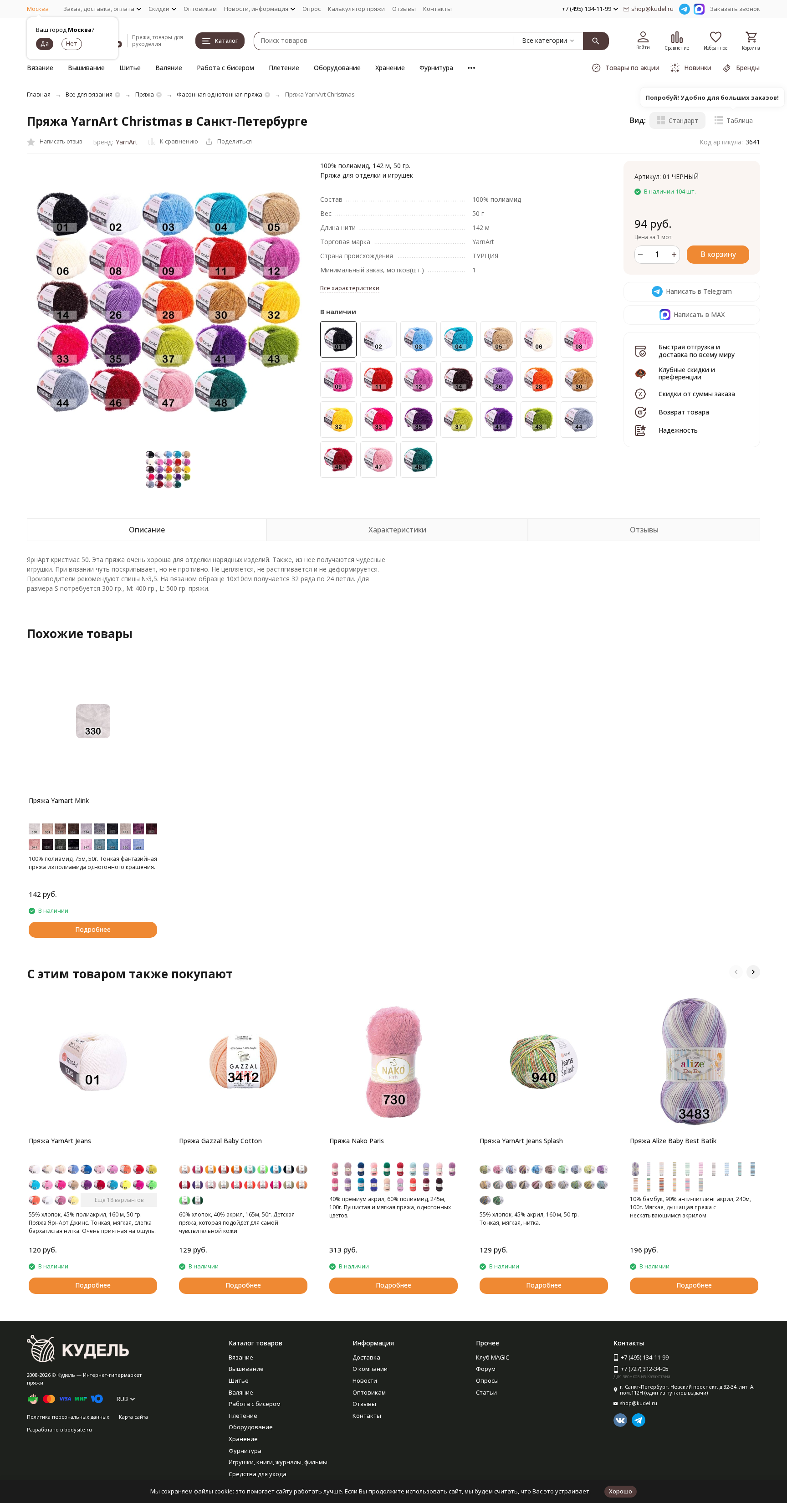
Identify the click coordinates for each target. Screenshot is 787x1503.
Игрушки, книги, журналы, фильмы (278, 1462)
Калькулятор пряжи (356, 9)
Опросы (487, 1380)
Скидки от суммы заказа (697, 393)
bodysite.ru (78, 1429)
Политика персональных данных (68, 1416)
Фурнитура (436, 67)
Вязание (40, 67)
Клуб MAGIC (492, 1357)
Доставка (366, 1357)
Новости (365, 1380)
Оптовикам (200, 9)
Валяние (168, 67)
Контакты (437, 9)
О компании (370, 1369)
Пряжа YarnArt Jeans (60, 1140)
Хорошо (620, 1491)
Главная (39, 94)
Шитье (130, 67)
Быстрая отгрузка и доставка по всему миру (697, 351)
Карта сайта (133, 1416)
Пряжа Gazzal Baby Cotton (220, 1140)
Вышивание (86, 67)
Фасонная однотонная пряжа (219, 94)
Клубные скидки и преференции (687, 373)
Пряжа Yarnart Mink (59, 800)
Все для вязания (89, 94)
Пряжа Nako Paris (356, 1140)
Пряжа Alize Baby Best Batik (673, 1140)
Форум (486, 1369)
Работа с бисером (225, 67)
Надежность (678, 430)
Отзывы (404, 9)
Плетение (284, 67)
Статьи (486, 1392)
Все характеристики (349, 288)
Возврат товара (684, 412)
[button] (736, 972)
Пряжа (144, 94)
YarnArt (127, 142)
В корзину (718, 254)
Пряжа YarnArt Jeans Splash (521, 1140)
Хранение (390, 67)
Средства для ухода (257, 1474)
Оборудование (337, 67)
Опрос (311, 9)
